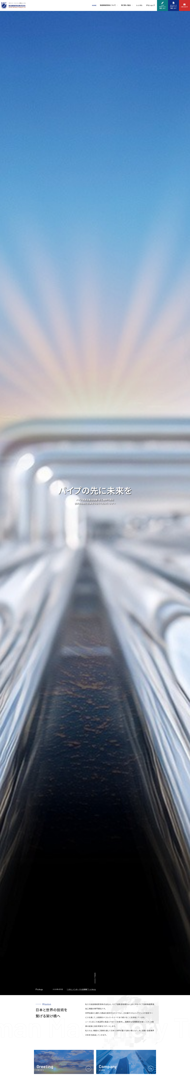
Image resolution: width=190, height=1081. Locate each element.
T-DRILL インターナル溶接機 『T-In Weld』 (81, 989)
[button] (162, 5)
